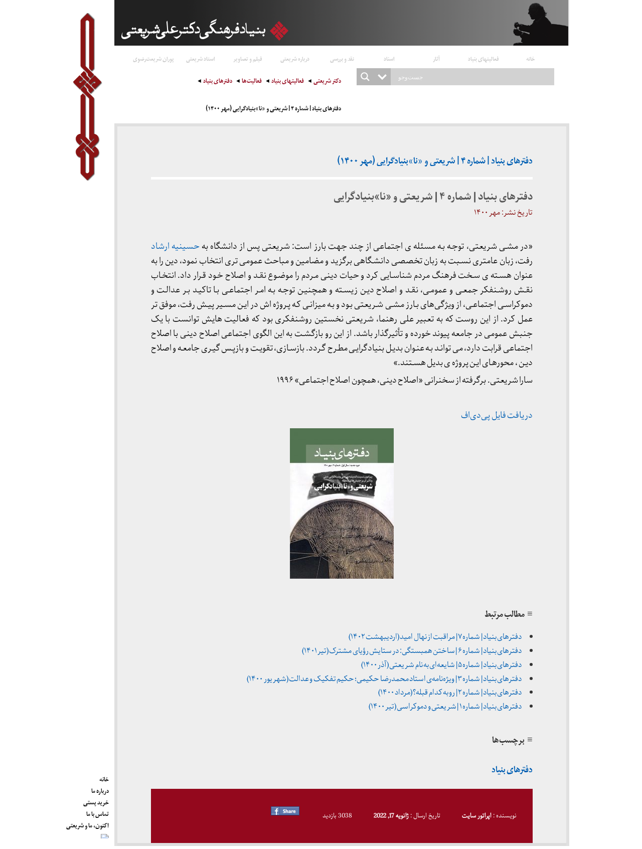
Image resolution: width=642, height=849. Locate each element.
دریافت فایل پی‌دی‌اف (497, 415)
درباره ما (100, 789)
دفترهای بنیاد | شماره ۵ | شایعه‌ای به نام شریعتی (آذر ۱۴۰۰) (441, 664)
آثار (436, 58)
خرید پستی (96, 801)
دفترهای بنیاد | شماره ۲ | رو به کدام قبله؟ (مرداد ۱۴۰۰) (450, 692)
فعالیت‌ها (252, 82)
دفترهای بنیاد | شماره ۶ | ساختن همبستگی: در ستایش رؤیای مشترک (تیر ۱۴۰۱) (412, 650)
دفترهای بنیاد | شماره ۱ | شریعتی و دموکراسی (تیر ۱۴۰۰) (445, 706)
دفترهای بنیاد (217, 82)
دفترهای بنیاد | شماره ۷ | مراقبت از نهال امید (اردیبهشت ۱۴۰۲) (435, 636)
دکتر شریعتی (327, 82)
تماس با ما (97, 812)
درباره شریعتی (294, 58)
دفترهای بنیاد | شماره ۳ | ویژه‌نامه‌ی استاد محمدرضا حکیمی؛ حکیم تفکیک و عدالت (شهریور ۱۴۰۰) (384, 679)
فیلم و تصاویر (247, 58)
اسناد (389, 58)
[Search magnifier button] (365, 76)
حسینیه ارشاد (175, 246)
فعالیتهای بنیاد (483, 58)
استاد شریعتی (200, 58)
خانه (530, 58)
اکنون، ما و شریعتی (87, 824)
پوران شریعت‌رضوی (153, 58)
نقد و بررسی (342, 58)
